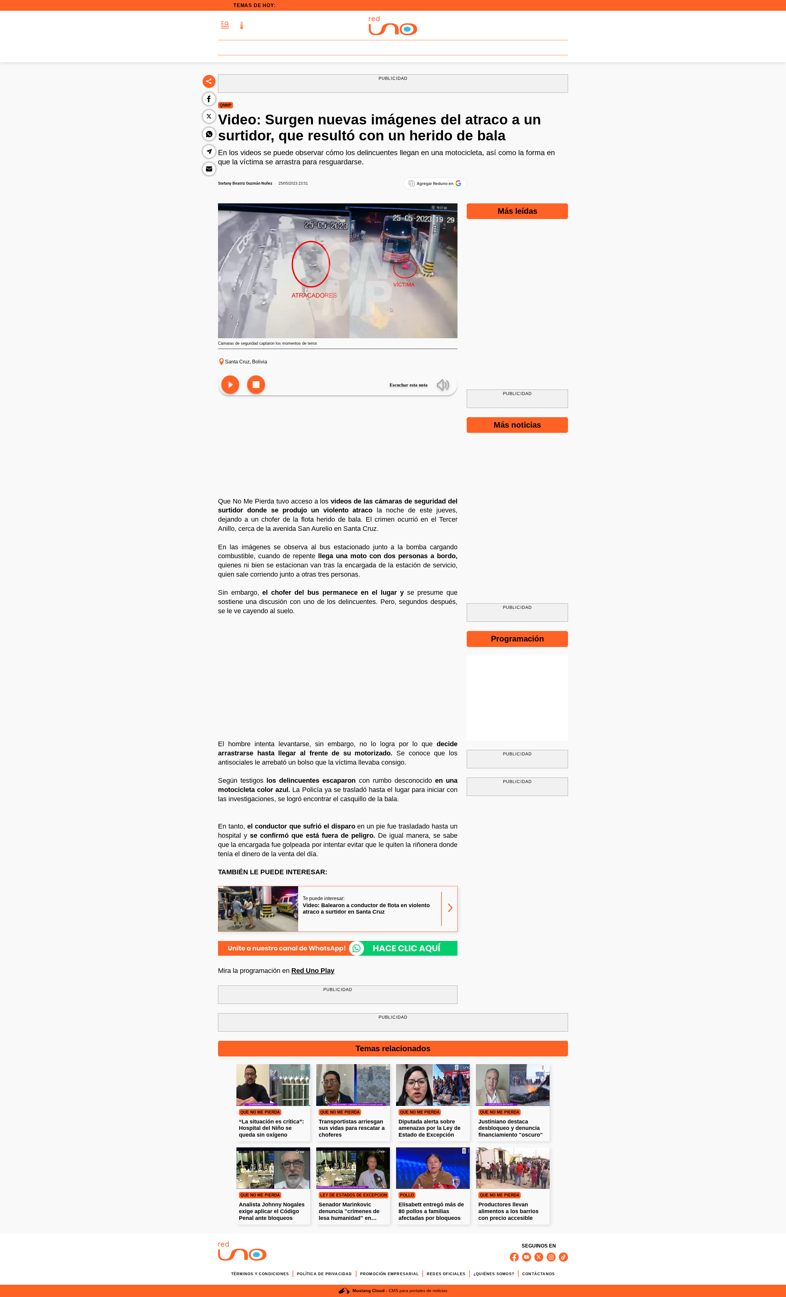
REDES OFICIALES (446, 1274)
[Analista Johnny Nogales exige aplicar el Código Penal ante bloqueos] (273, 1168)
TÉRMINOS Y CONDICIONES (260, 1274)
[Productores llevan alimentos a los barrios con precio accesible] (513, 1168)
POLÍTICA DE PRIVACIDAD (324, 1274)
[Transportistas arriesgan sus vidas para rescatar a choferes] (353, 1085)
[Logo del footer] (242, 1252)
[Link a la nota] (450, 908)
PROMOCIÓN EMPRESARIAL (389, 1274)
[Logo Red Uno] (393, 25)
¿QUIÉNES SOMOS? (493, 1274)
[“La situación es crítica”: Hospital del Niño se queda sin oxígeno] (273, 1085)
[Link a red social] (514, 1257)
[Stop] (256, 385)
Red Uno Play (312, 970)
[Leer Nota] (230, 385)
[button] (225, 25)
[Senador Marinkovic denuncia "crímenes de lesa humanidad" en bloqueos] (353, 1168)
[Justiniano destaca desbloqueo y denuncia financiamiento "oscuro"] (513, 1085)
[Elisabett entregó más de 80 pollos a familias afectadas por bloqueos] (433, 1168)
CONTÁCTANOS (538, 1274)
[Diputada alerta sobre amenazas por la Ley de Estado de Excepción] (433, 1085)
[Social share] (209, 81)
